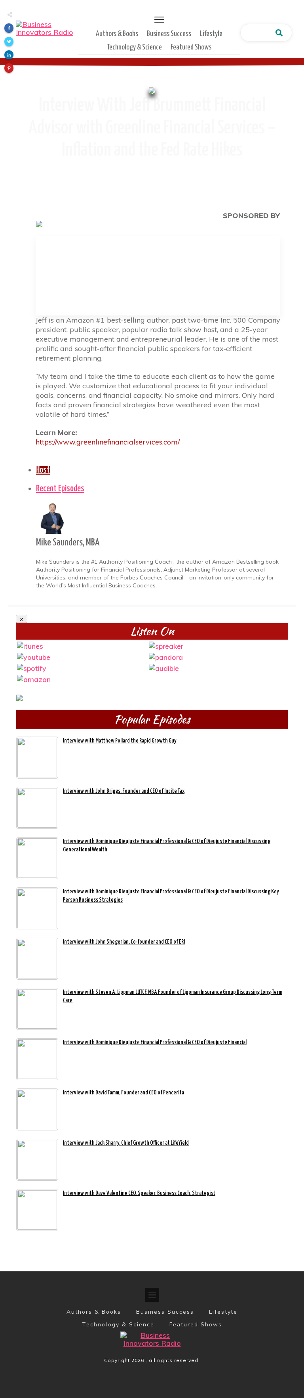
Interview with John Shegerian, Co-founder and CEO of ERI (124, 942)
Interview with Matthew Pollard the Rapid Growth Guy (120, 741)
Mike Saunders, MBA (67, 542)
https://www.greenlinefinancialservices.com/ (108, 441)
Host (43, 470)
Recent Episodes (60, 488)
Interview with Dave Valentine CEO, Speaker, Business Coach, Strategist (139, 1193)
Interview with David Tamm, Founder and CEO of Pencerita (123, 1093)
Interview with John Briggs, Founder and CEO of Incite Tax (123, 791)
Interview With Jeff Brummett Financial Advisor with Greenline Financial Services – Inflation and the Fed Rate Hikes (152, 128)
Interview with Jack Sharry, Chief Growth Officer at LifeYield (126, 1143)
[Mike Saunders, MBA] (52, 517)
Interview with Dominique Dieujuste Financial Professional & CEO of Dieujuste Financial (155, 1042)
